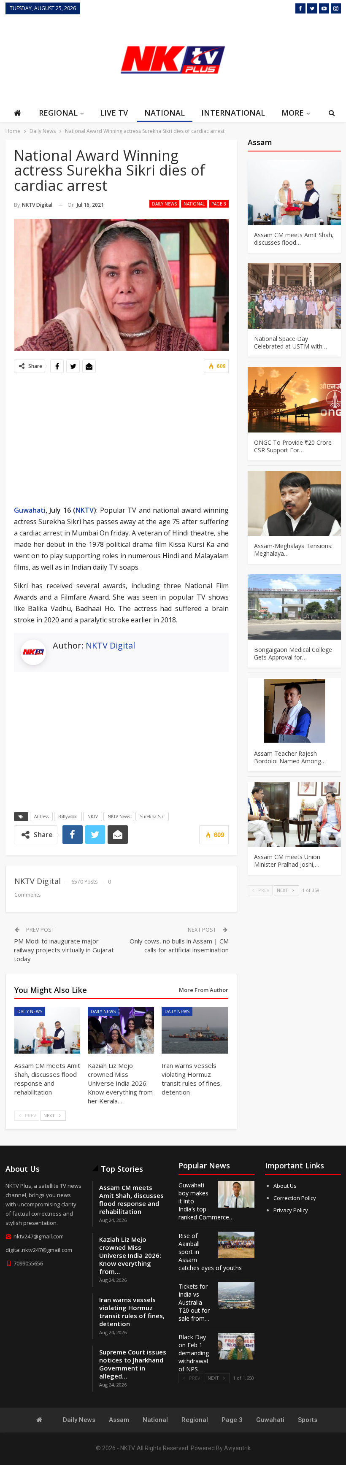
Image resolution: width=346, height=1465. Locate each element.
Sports (307, 1420)
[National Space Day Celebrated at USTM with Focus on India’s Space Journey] (294, 296)
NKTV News (119, 816)
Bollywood (68, 816)
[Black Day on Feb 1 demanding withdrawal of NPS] (236, 1346)
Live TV (114, 113)
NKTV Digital (110, 645)
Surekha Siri (152, 816)
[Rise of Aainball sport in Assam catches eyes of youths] (236, 1245)
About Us (285, 1185)
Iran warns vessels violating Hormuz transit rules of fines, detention (132, 1311)
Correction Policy (294, 1198)
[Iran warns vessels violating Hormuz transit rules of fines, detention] (195, 1030)
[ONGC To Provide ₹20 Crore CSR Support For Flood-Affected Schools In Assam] (294, 399)
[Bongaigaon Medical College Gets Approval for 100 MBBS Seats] (294, 607)
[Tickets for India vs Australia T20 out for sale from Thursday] (236, 1295)
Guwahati (30, 510)
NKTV (85, 510)
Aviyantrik (237, 1448)
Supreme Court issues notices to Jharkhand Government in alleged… (132, 1364)
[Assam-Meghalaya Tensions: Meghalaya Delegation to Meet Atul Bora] (294, 503)
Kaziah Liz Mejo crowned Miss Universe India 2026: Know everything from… (130, 1255)
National (164, 113)
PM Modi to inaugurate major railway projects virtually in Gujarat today (64, 950)
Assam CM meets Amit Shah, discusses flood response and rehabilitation (131, 1199)
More (292, 113)
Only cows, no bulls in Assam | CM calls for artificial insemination (179, 945)
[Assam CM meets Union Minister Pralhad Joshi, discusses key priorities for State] (294, 814)
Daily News (164, 204)
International (233, 113)
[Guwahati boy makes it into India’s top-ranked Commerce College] (236, 1194)
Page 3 (218, 204)
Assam (119, 1420)
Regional (58, 113)
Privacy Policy (290, 1210)
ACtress (41, 816)
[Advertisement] (299, 58)
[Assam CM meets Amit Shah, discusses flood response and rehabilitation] (47, 1030)
